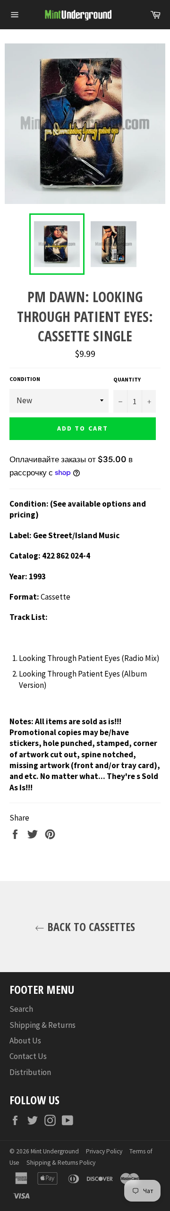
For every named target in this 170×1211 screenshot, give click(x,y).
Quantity (127, 379)
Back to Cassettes (89, 926)
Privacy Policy (104, 1151)
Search (21, 1009)
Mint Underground (55, 1151)
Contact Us (28, 1056)
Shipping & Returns (42, 1025)
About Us (25, 1040)
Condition (24, 378)
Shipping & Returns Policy (60, 1163)
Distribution (30, 1072)
